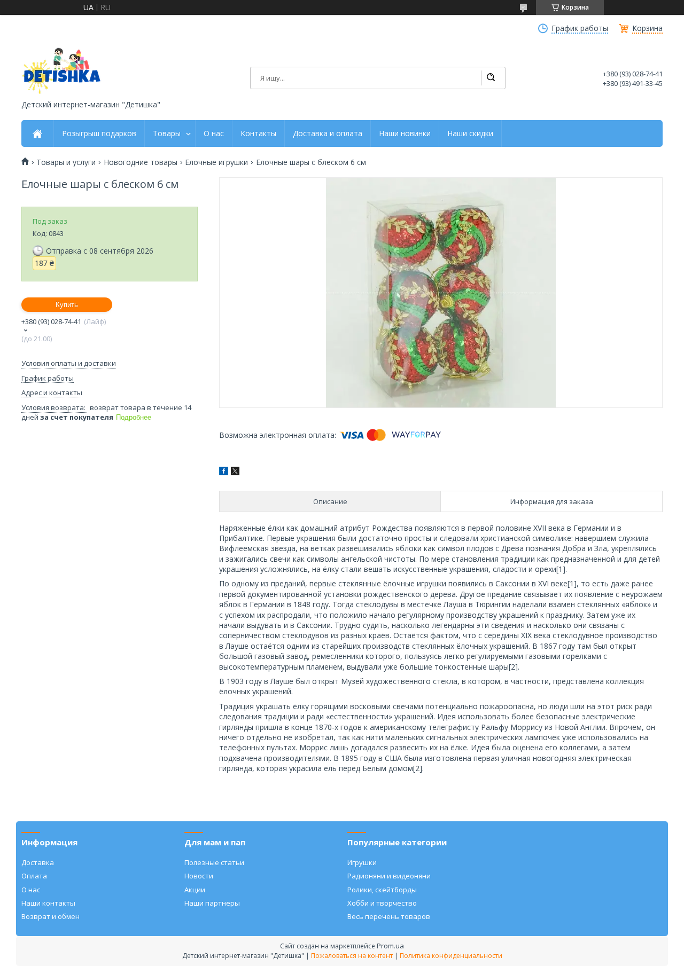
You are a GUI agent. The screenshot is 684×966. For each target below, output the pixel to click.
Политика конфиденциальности (451, 955)
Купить (67, 305)
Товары (167, 133)
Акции (194, 889)
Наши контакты (48, 903)
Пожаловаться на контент (352, 955)
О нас (214, 133)
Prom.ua (390, 946)
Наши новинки (405, 133)
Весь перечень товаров (388, 916)
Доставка (37, 862)
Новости (198, 876)
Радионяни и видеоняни (389, 876)
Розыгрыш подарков (99, 133)
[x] (235, 472)
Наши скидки (470, 133)
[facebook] (223, 472)
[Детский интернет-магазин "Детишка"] (61, 71)
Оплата (34, 876)
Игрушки (362, 862)
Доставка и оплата (327, 133)
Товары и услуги (66, 162)
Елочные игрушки (216, 162)
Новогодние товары (140, 162)
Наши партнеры (212, 903)
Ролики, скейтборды (382, 889)
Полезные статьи (214, 862)
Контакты (258, 133)
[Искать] (490, 77)
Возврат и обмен (50, 916)
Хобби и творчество (382, 903)
